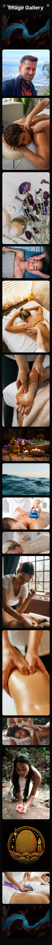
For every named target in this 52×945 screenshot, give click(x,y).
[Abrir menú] (48, 5)
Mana (15, 6)
